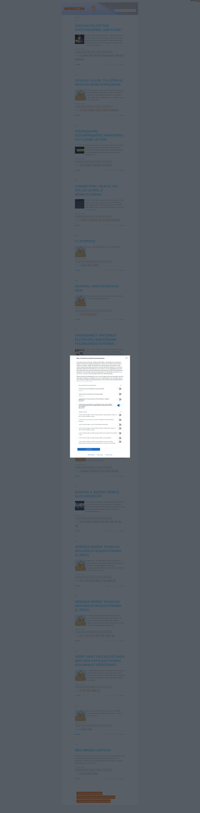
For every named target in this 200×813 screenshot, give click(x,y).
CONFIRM (89, 449)
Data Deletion (91, 454)
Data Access (100, 454)
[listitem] (100, 385)
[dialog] (100, 406)
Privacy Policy (108, 454)
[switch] (119, 389)
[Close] (127, 358)
